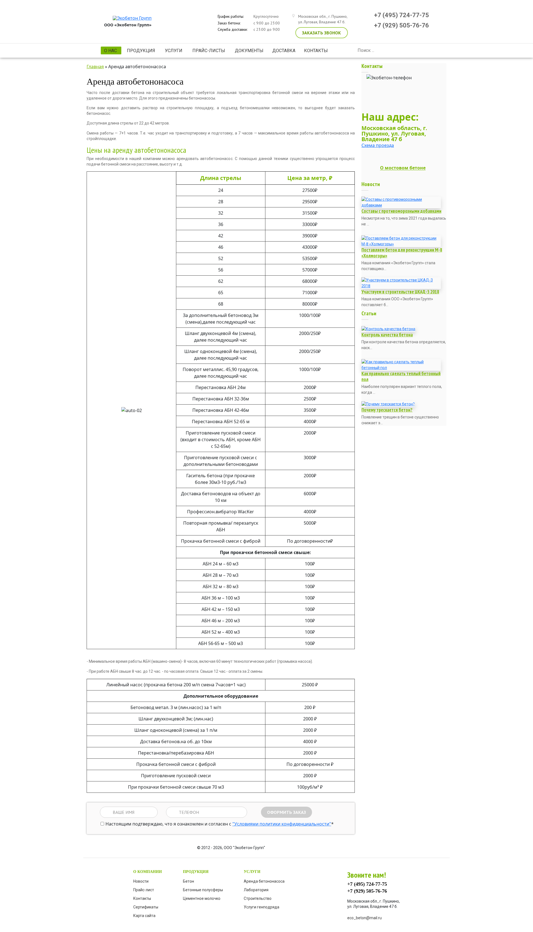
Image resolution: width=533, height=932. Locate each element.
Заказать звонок (321, 32)
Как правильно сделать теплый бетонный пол (401, 376)
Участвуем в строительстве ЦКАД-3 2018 (400, 292)
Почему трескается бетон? (387, 410)
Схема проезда (377, 145)
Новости (141, 881)
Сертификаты (145, 907)
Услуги (172, 50)
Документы (249, 50)
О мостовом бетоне (403, 168)
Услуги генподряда (261, 907)
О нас (109, 51)
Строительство (257, 898)
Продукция (139, 50)
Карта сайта (144, 915)
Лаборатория (256, 890)
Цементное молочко (201, 898)
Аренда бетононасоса (264, 881)
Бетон (188, 881)
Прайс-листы (207, 50)
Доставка (283, 50)
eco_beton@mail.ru (364, 918)
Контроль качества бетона (387, 335)
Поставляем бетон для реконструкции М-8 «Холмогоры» (401, 253)
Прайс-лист (143, 890)
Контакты (316, 50)
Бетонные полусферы (203, 890)
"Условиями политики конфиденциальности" (281, 824)
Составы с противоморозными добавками (401, 211)
